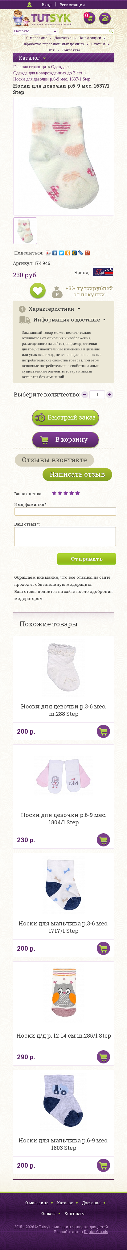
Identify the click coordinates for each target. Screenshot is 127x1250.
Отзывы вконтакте (54, 459)
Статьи (98, 43)
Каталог (65, 1202)
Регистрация (72, 4)
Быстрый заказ (72, 417)
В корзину (71, 439)
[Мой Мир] (74, 253)
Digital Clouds (96, 1231)
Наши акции (90, 37)
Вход (46, 4)
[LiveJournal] (81, 253)
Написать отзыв (77, 474)
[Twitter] (61, 253)
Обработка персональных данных (53, 43)
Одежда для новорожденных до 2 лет (47, 73)
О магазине (36, 37)
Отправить (87, 558)
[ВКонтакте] (55, 253)
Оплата (48, 1213)
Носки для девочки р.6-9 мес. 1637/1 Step (51, 79)
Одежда (58, 67)
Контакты (71, 50)
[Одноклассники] (68, 253)
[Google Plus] (87, 253)
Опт (51, 50)
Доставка (63, 37)
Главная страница (29, 67)
